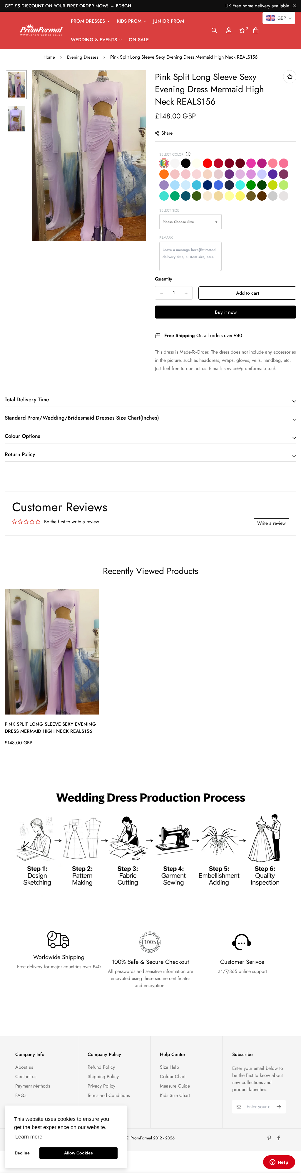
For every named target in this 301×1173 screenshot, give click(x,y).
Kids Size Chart (175, 1095)
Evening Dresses (82, 57)
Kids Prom (129, 21)
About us (24, 1067)
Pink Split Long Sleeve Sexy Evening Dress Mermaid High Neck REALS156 (50, 728)
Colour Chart (172, 1076)
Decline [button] (22, 1153)
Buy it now (226, 312)
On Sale (139, 39)
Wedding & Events (94, 39)
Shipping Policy (103, 1076)
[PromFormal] (41, 30)
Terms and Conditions (109, 1095)
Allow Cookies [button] (78, 1153)
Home (49, 57)
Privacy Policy (101, 1086)
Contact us (25, 1076)
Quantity (163, 278)
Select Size (169, 210)
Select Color (171, 154)
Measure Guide (175, 1086)
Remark (166, 237)
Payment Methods (32, 1086)
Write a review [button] (271, 523)
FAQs (20, 1095)
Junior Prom (168, 21)
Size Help (169, 1067)
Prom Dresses (88, 21)
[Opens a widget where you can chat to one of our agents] (279, 1162)
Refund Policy (101, 1067)
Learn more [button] (28, 1137)
